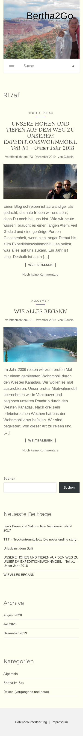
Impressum (60, 722)
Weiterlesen (40, 265)
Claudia (69, 157)
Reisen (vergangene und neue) (26, 692)
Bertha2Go (50, 15)
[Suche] (73, 66)
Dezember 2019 (15, 633)
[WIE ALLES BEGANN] (40, 344)
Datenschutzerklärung (31, 722)
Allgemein (40, 300)
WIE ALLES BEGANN (40, 311)
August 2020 (12, 615)
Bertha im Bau (40, 113)
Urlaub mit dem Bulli (18, 548)
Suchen (9, 478)
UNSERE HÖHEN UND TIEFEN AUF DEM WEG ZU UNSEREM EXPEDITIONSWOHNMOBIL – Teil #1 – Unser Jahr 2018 (40, 136)
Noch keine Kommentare (40, 274)
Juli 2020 (10, 624)
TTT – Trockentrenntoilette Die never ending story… (41, 539)
